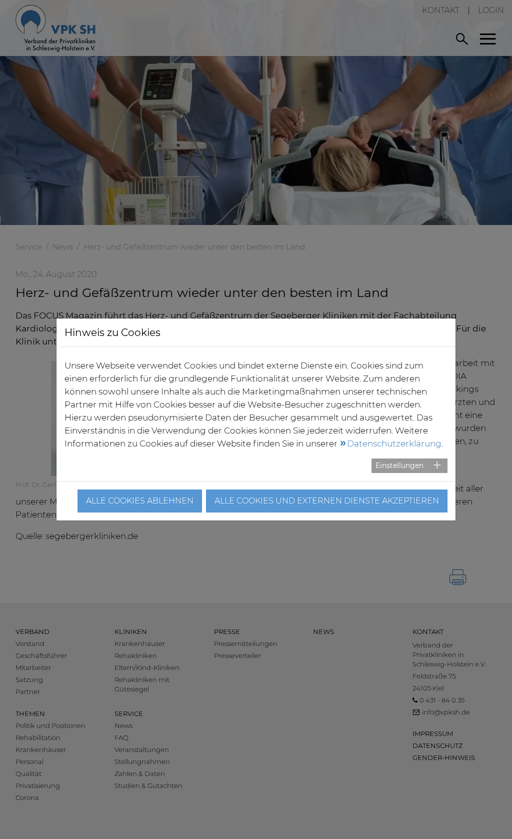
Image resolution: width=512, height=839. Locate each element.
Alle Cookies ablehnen (140, 501)
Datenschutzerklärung (394, 443)
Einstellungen (400, 465)
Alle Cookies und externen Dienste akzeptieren (326, 501)
